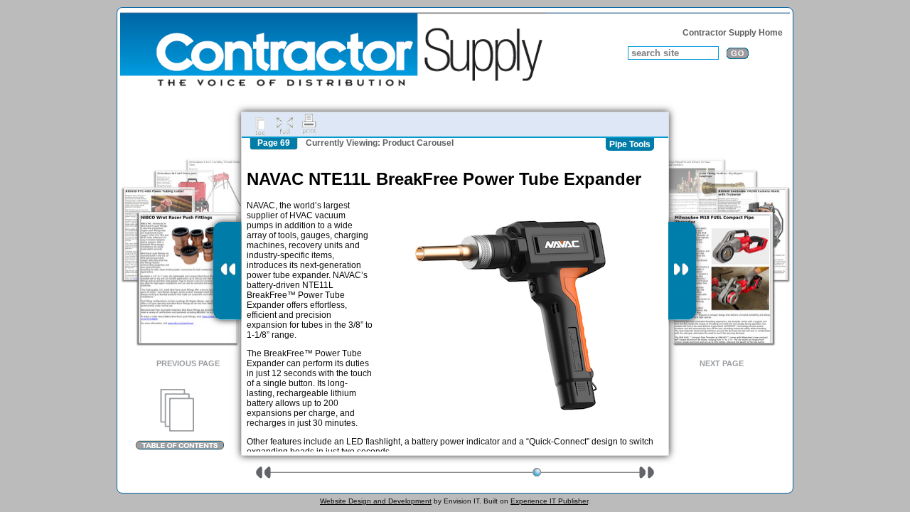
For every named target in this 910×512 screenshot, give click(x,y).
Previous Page (188, 363)
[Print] (309, 124)
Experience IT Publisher (549, 501)
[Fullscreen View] (284, 124)
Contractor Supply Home (732, 33)
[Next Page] (682, 271)
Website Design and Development (376, 501)
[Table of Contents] (179, 419)
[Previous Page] (227, 271)
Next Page (722, 363)
